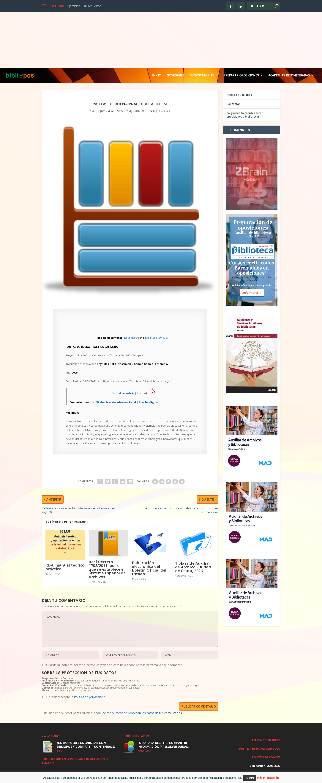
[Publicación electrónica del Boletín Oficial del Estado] (151, 543)
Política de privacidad (89, 697)
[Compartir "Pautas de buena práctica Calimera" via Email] (130, 481)
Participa (144, 750)
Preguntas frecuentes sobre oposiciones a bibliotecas (245, 114)
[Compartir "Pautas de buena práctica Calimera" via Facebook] (100, 481)
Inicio (156, 75)
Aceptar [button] (250, 777)
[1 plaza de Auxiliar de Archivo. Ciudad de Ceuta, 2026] (195, 544)
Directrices (130, 337)
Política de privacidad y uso (259, 748)
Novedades (175, 75)
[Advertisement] (161, 40)
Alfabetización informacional (115, 402)
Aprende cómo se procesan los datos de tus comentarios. (142, 713)
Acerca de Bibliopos (239, 95)
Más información (268, 777)
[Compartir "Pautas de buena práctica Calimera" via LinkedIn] (122, 481)
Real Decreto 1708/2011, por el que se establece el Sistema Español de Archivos (107, 569)
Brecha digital (148, 402)
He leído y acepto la (75, 697)
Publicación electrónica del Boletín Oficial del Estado (149, 568)
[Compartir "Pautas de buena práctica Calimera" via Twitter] (107, 481)
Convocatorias (202, 75)
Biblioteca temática (156, 337)
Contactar (233, 104)
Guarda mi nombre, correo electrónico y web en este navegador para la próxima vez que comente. (114, 665)
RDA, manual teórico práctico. (65, 567)
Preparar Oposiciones (241, 75)
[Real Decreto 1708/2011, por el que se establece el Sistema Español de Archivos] (108, 543)
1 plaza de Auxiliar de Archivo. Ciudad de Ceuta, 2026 (193, 567)
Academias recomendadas (289, 75)
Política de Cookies (266, 757)
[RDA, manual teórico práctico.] (65, 545)
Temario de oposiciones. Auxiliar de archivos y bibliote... (103, 6)
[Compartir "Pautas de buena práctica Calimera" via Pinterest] (115, 481)
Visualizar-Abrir (123, 393)
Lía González (115, 111)
